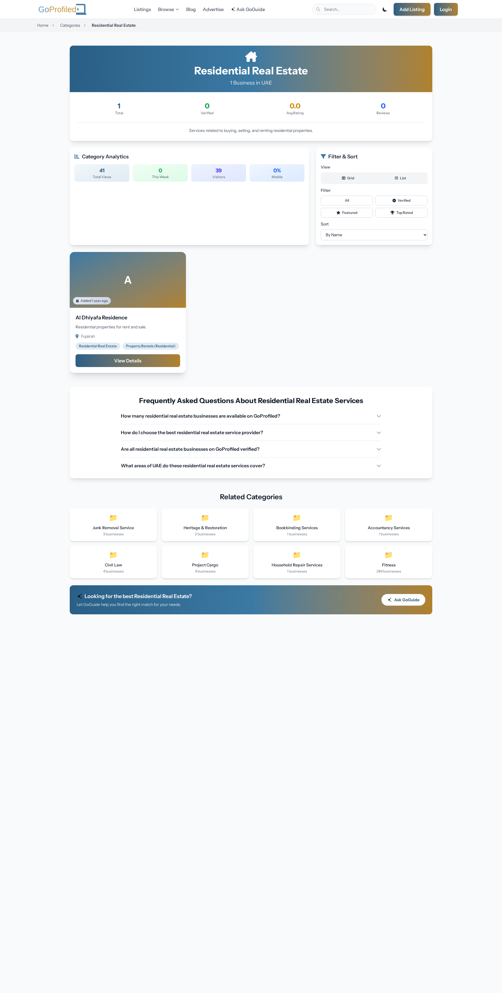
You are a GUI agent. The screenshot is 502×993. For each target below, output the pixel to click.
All (347, 200)
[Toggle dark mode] (385, 9)
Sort (325, 224)
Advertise (213, 9)
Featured (349, 212)
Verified (403, 200)
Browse (166, 9)
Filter (326, 190)
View (325, 167)
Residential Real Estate (98, 346)
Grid (350, 178)
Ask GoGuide (250, 9)
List (402, 178)
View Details (127, 361)
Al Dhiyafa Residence (101, 317)
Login (446, 9)
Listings (142, 9)
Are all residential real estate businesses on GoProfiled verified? (190, 449)
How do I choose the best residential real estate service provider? (192, 432)
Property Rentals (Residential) (150, 346)
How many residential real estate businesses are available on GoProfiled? (200, 416)
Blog (191, 9)
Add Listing (412, 9)
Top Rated (404, 212)
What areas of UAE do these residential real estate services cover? (193, 465)
